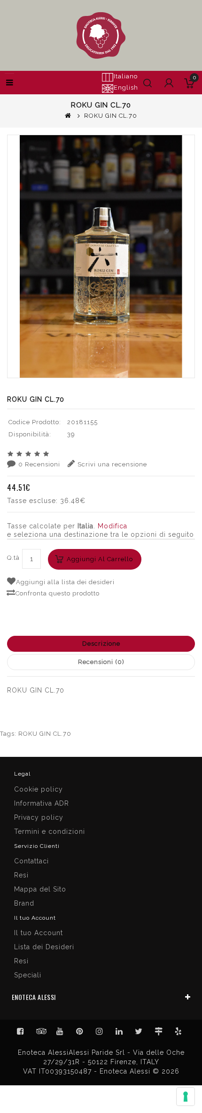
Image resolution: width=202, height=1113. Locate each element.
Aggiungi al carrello (100, 559)
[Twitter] (40, 1031)
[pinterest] (80, 1031)
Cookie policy (38, 789)
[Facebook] (21, 1031)
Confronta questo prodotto (58, 593)
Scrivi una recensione (112, 464)
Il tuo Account (38, 933)
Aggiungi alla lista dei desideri (65, 582)
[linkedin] (119, 1031)
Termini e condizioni (49, 831)
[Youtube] (60, 1031)
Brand (24, 903)
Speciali (27, 975)
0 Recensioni (39, 464)
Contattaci (31, 861)
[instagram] (100, 1031)
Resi (21, 875)
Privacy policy (38, 817)
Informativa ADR (41, 803)
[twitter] (139, 1031)
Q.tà (13, 557)
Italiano (126, 76)
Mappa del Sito (40, 889)
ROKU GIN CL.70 (44, 733)
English (126, 87)
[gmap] (159, 1031)
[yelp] (178, 1031)
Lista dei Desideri (44, 947)
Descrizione (101, 643)
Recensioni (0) (101, 661)
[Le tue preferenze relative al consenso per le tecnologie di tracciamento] (185, 1096)
